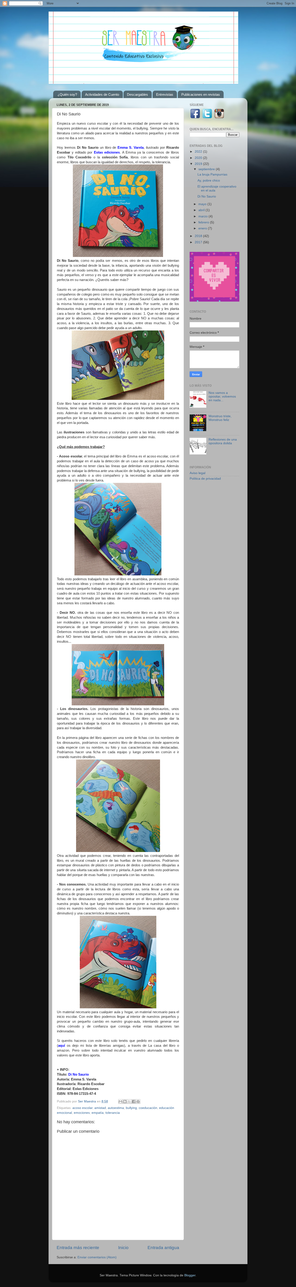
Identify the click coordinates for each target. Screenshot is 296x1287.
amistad (100, 1108)
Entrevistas (164, 94)
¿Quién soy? (67, 94)
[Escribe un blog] (125, 1101)
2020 (199, 158)
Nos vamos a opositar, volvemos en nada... (222, 396)
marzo (203, 216)
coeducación (148, 1108)
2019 (199, 164)
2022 (199, 151)
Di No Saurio (206, 196)
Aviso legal (197, 473)
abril (202, 210)
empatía (98, 1112)
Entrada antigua (163, 1247)
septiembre (207, 169)
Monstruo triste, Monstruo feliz (220, 418)
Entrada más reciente (78, 1247)
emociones (82, 1112)
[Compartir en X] (129, 1101)
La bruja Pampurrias (212, 174)
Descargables (137, 94)
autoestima (116, 1108)
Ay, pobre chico (208, 180)
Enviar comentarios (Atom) (97, 1257)
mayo (202, 204)
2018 (199, 236)
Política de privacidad (205, 478)
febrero (204, 222)
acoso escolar (82, 1108)
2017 (199, 242)
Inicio (123, 1247)
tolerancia (112, 1112)
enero (203, 228)
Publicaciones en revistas (200, 94)
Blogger (189, 1275)
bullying (131, 1108)
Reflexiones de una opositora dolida (223, 441)
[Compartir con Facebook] (133, 1101)
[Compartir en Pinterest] (138, 1101)
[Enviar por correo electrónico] (120, 1101)
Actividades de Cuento (102, 94)
